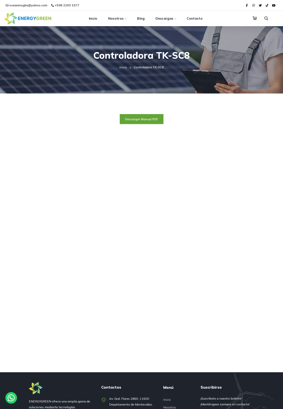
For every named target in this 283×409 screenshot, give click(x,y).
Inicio (123, 67)
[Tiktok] (267, 5)
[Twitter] (260, 5)
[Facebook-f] (246, 5)
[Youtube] (273, 5)
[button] (255, 18)
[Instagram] (253, 5)
